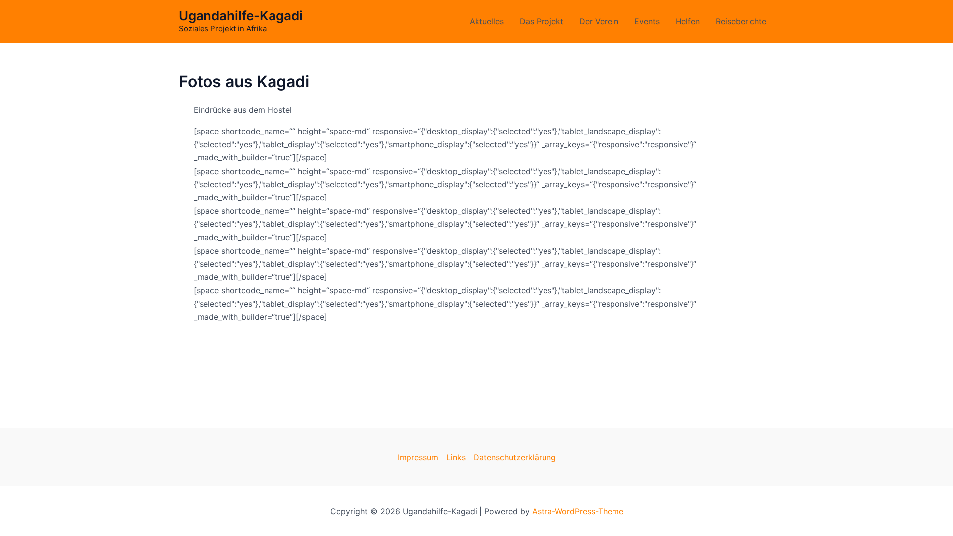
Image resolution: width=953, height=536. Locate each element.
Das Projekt (541, 21)
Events (647, 21)
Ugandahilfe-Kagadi (241, 15)
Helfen (688, 21)
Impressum (418, 457)
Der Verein (598, 21)
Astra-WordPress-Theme (577, 511)
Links (456, 457)
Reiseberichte (741, 21)
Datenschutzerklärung (515, 457)
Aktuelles (487, 21)
